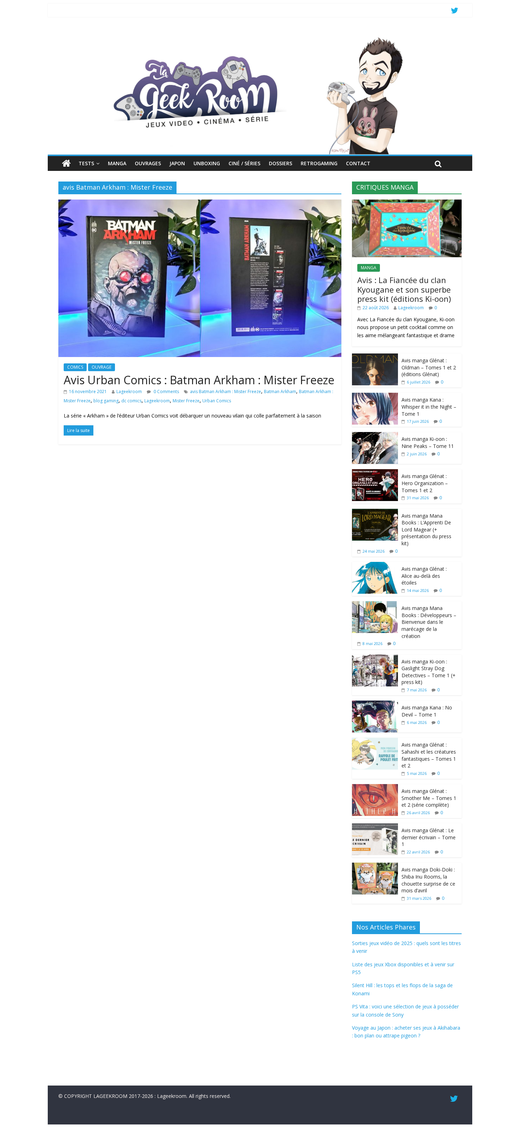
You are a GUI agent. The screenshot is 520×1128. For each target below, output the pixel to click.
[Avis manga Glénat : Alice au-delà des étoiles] (375, 565)
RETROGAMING (319, 163)
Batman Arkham (280, 392)
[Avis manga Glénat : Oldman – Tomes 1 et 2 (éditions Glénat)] (375, 357)
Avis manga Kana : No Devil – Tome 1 (426, 711)
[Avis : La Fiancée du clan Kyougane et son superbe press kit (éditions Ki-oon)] (407, 203)
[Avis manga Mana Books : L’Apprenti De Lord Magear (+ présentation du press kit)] (375, 512)
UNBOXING (206, 163)
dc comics (131, 401)
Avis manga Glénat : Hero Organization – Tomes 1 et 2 (424, 483)
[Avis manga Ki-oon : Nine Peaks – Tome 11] (375, 435)
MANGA (117, 163)
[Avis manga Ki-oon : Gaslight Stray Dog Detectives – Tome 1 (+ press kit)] (375, 658)
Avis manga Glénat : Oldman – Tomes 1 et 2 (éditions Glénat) (428, 367)
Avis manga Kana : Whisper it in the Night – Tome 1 (428, 406)
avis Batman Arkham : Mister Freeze (225, 392)
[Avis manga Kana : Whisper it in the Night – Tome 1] (375, 396)
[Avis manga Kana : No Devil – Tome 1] (375, 704)
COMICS (75, 367)
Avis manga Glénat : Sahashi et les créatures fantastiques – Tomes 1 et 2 (428, 755)
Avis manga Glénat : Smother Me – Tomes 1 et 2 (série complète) (428, 798)
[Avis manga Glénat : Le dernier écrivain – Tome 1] (375, 827)
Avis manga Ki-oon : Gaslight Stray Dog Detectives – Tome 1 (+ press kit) (428, 672)
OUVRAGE (101, 367)
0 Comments (165, 392)
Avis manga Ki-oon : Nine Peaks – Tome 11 (427, 442)
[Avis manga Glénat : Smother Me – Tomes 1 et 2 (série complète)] (375, 787)
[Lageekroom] (260, 37)
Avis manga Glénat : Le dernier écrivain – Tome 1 (428, 837)
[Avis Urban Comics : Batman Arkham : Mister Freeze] (199, 204)
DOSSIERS (280, 163)
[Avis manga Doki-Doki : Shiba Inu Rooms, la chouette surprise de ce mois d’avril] (375, 866)
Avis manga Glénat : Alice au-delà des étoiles (424, 575)
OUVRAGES (148, 163)
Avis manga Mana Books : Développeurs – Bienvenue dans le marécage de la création (428, 622)
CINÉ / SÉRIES (244, 163)
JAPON (177, 163)
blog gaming (106, 401)
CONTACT (358, 163)
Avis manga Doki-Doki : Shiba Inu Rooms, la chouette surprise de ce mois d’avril (428, 880)
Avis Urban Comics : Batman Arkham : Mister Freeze (199, 379)
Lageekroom (129, 392)
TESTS (86, 163)
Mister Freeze (186, 401)
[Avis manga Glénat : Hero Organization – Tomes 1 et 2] (375, 473)
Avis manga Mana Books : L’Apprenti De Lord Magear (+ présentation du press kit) (426, 529)
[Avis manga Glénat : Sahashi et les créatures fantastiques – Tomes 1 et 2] (375, 741)
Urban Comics (216, 401)
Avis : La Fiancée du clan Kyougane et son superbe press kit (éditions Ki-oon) (404, 289)
